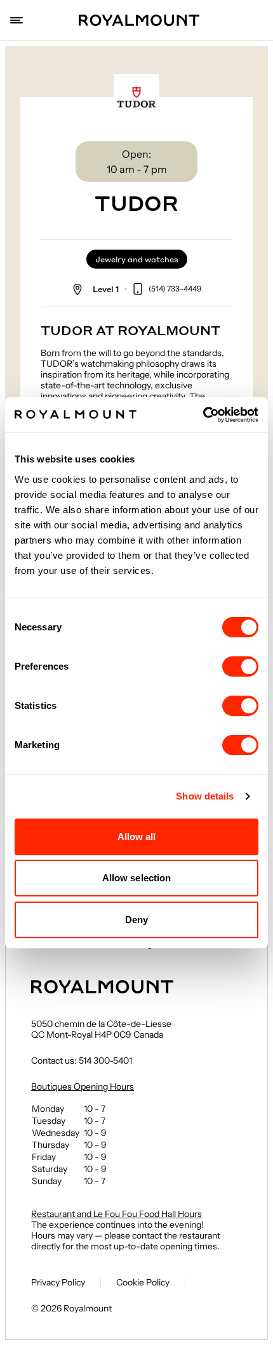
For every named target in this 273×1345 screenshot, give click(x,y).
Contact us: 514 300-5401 (81, 1060)
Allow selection (136, 877)
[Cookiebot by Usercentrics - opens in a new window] (202, 415)
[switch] (240, 666)
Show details (205, 796)
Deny (136, 919)
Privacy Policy (58, 1282)
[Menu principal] (17, 20)
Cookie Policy (143, 1282)
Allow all (136, 836)
